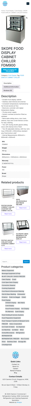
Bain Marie (21, 303)
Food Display (10, 11)
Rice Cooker (25, 339)
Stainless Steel (12, 341)
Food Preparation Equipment (11, 318)
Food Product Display (13, 308)
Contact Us (15, 364)
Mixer (22, 330)
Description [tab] (8, 83)
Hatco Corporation (15, 324)
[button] (26, 17)
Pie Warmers (10, 311)
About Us (15, 366)
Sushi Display (19, 311)
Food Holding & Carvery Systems (13, 315)
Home (3, 11)
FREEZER (5, 324)
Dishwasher (21, 294)
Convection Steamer (8, 285)
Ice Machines (6, 330)
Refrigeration (20, 333)
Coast (14, 279)
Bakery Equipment (8, 270)
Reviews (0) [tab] (8, 90)
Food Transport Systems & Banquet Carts (15, 321)
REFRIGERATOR (7, 336)
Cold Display (18, 11)
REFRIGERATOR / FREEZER (10, 339)
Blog (15, 373)
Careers (15, 368)
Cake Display (6, 279)
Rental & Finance (15, 370)
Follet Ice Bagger (14, 297)
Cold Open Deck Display (10, 282)
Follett (24, 297)
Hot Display (25, 308)
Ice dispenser (20, 327)
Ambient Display (11, 303)
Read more (8, 214)
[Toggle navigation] (28, 3)
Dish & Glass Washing (9, 294)
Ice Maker (15, 330)
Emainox (4, 297)
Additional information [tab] (11, 87)
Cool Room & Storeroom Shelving (13, 291)
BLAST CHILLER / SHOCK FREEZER (13, 276)
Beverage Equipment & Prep (11, 273)
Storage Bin (22, 341)
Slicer (4, 341)
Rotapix (19, 402)
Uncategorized (7, 344)
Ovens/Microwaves (8, 333)
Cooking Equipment (8, 288)
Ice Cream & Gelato (8, 327)
